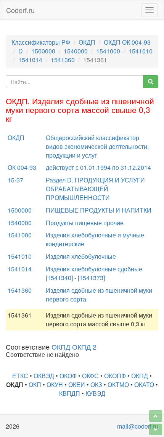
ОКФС (90, 375)
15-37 (15, 180)
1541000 (108, 51)
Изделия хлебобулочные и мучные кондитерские (95, 239)
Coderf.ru (20, 10)
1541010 (141, 51)
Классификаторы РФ (40, 42)
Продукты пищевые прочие (85, 222)
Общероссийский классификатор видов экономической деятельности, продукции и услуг (97, 146)
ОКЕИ (76, 384)
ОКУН (55, 384)
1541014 (30, 59)
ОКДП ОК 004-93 (127, 42)
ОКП (35, 384)
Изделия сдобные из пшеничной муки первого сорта (99, 294)
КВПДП (69, 393)
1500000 (43, 51)
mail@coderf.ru (137, 426)
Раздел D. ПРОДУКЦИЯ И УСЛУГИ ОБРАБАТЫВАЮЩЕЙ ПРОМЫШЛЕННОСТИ (95, 189)
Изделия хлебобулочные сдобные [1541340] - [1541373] (94, 273)
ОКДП (87, 42)
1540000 (76, 51)
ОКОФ (68, 375)
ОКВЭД (44, 375)
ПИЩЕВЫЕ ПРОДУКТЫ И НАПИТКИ (98, 210)
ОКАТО (144, 384)
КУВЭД (95, 393)
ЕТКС (20, 375)
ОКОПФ (115, 375)
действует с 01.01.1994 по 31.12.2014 (98, 167)
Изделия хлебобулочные (81, 256)
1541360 (63, 59)
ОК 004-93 (22, 167)
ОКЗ (96, 384)
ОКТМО (118, 384)
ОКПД (139, 375)
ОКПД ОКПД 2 (73, 347)
